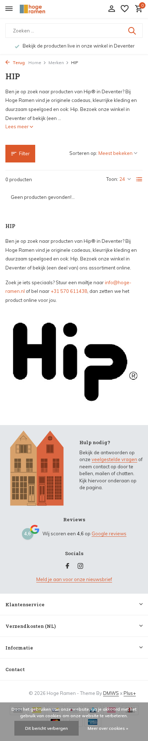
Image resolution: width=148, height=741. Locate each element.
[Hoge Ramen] (38, 9)
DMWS (111, 693)
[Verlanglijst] (125, 9)
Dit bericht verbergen (46, 728)
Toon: (112, 179)
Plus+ (130, 693)
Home (34, 62)
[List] (139, 179)
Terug (18, 62)
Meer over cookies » (108, 728)
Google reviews (109, 533)
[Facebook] (67, 566)
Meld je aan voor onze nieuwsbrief (74, 579)
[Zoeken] (132, 30)
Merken (56, 62)
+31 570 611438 (69, 291)
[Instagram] (80, 566)
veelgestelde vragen (114, 459)
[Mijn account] (111, 9)
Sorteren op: (83, 153)
